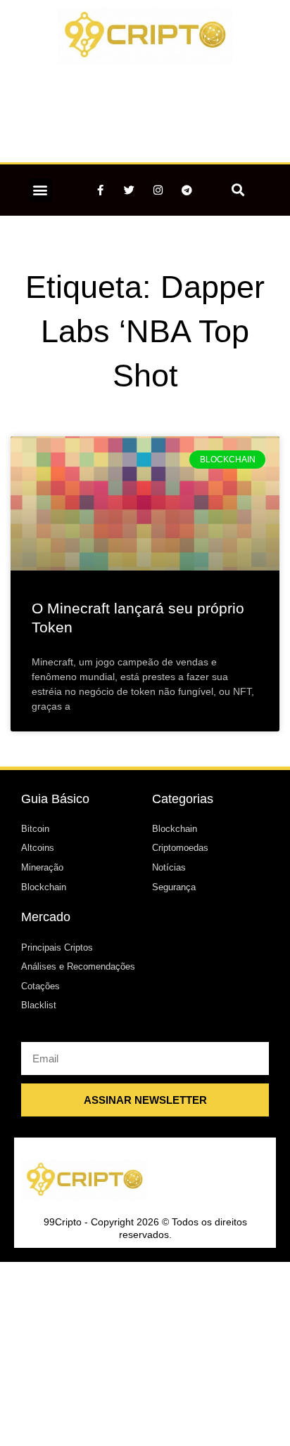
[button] (40, 190)
